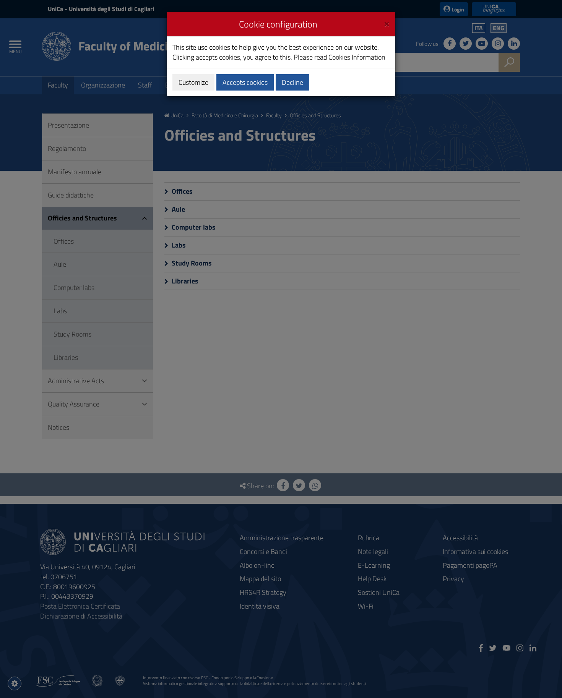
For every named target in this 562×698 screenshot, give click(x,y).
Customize (193, 82)
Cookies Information (356, 57)
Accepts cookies (245, 82)
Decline (292, 82)
